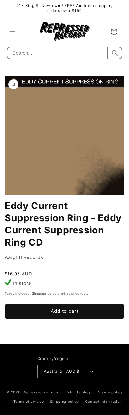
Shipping (39, 293)
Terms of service (28, 401)
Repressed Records (40, 392)
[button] (12, 31)
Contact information (103, 401)
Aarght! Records (24, 257)
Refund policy (77, 392)
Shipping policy (64, 401)
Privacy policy (110, 392)
